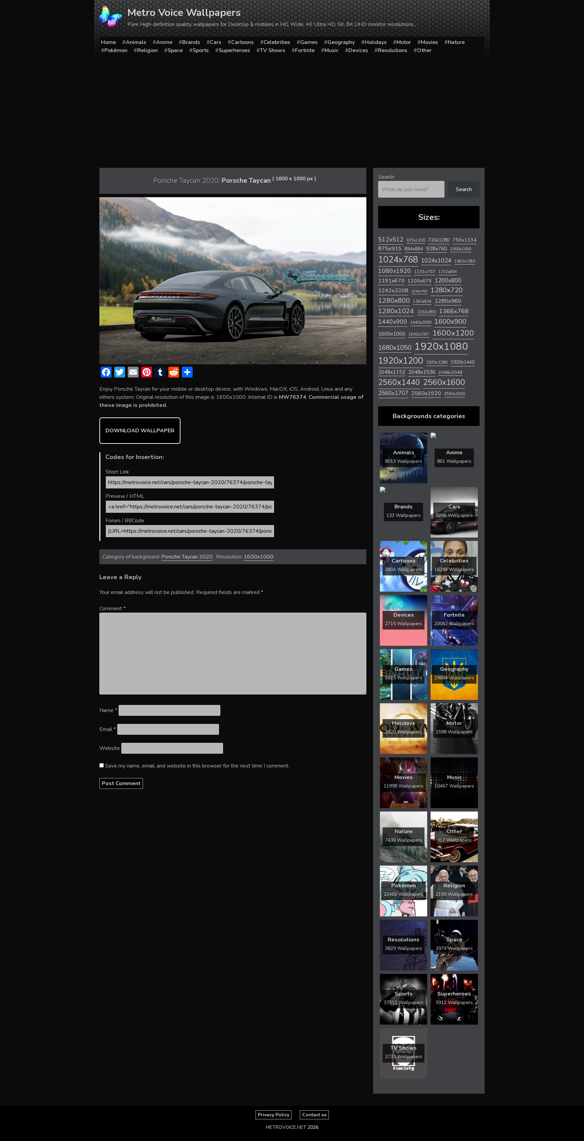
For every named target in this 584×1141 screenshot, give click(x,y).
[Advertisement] (292, 112)
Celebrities (277, 42)
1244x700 (419, 291)
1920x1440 (462, 362)
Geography (341, 42)
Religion (147, 50)
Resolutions (392, 50)
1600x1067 (418, 334)
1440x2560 (420, 322)
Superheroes (234, 50)
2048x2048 (450, 372)
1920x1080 (441, 346)
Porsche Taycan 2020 (187, 557)
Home (108, 42)
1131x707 (424, 272)
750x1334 (465, 240)
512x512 (391, 239)
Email (107, 729)
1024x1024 (436, 260)
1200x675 (420, 280)
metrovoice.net (286, 1127)
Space (175, 50)
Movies (429, 42)
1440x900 (392, 322)
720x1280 (438, 240)
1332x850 (426, 312)
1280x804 (422, 301)
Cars (215, 42)
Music (331, 50)
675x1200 (416, 240)
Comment (112, 608)
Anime (164, 42)
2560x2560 (454, 393)
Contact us (314, 1115)
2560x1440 (399, 382)
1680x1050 (394, 347)
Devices (358, 50)
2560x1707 (393, 393)
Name (108, 710)
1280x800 (394, 300)
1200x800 (448, 280)
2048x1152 (391, 372)
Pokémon (115, 50)
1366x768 (453, 311)
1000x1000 (460, 249)
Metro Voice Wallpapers (184, 13)
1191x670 (391, 280)
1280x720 (447, 290)
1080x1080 (464, 261)
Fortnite (305, 50)
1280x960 (448, 301)
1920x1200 (400, 361)
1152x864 (447, 271)
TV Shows (272, 50)
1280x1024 (396, 311)
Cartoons (242, 42)
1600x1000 (258, 557)
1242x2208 (393, 290)
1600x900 (450, 321)
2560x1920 (426, 393)
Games (309, 42)
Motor (403, 42)
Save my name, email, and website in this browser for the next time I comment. (197, 766)
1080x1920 (394, 271)
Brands (191, 42)
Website (109, 748)
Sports (201, 50)
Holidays (376, 42)
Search (386, 177)
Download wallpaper (139, 430)
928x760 (436, 248)
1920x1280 (436, 362)
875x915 (390, 248)
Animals (136, 42)
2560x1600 (444, 382)
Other (424, 50)
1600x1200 (453, 333)
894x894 (414, 249)
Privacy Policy (273, 1115)
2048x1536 (421, 372)
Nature (456, 42)
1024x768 (398, 260)
